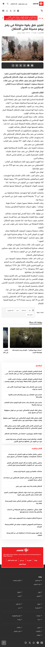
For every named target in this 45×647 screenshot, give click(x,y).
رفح (17, 310)
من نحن (22, 560)
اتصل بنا (29, 560)
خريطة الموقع (22, 564)
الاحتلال (24, 310)
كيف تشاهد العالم (22, 3)
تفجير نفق (30, 314)
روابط (35, 560)
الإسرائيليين (10, 310)
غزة (30, 310)
